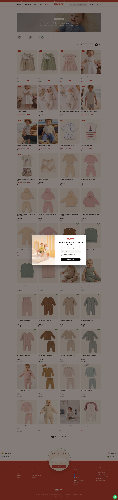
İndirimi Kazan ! (70, 259)
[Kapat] (84, 237)
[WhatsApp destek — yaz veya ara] (115, 497)
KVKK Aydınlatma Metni (66, 254)
